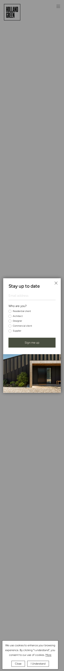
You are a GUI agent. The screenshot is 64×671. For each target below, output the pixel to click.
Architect (18, 316)
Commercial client (22, 325)
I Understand (38, 663)
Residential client (22, 311)
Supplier (17, 330)
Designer (17, 321)
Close (18, 663)
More (48, 654)
